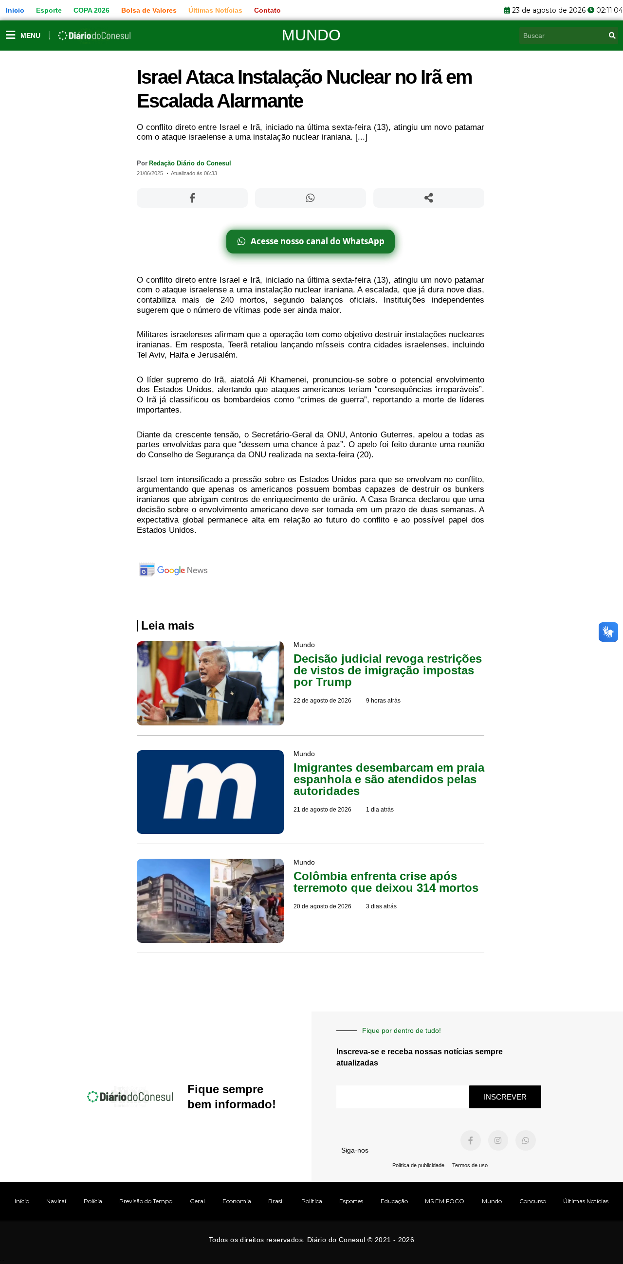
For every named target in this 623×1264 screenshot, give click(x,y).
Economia (236, 1201)
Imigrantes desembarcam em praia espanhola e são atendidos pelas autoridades (388, 779)
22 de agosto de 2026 (322, 700)
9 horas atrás (383, 700)
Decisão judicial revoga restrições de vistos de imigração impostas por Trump (387, 670)
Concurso (532, 1201)
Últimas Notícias (585, 1201)
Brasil (276, 1201)
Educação (394, 1201)
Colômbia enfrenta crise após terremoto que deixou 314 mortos (385, 881)
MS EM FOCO (444, 1201)
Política (311, 1201)
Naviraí (56, 1201)
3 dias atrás (381, 906)
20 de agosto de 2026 (322, 906)
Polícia (93, 1201)
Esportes (351, 1201)
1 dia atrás (380, 809)
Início (22, 1201)
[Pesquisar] (612, 35)
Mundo (311, 35)
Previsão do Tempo (145, 1201)
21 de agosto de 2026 (322, 809)
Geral (197, 1201)
